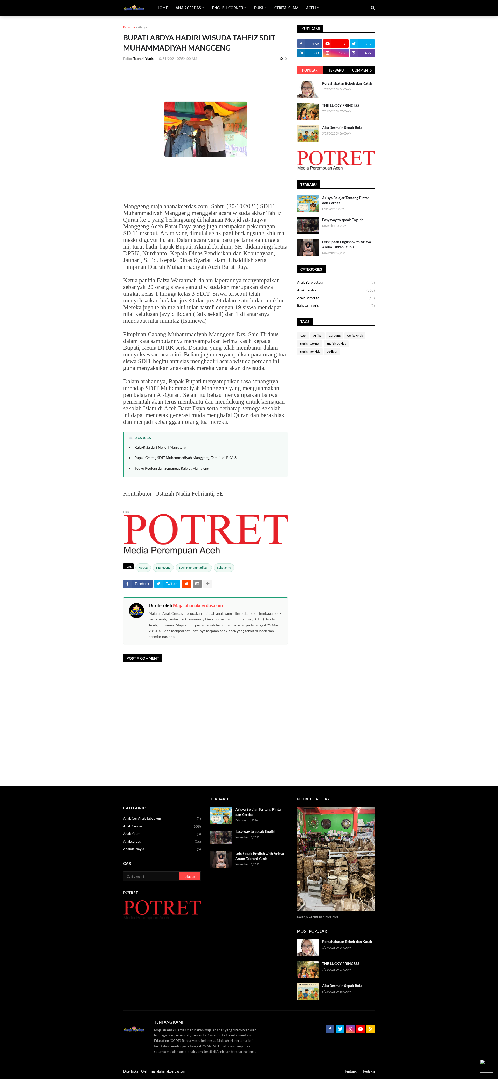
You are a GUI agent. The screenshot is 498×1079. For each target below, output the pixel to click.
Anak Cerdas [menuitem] (188, 7)
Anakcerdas (162, 841)
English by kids (336, 343)
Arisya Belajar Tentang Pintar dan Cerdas (345, 200)
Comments (362, 70)
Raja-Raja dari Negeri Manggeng (160, 447)
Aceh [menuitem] (311, 7)
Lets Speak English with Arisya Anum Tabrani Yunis (346, 244)
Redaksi (369, 1071)
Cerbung (335, 335)
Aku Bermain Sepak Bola (342, 127)
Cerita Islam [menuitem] (286, 7)
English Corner (310, 343)
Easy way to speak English (342, 219)
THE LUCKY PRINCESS (340, 105)
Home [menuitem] (162, 7)
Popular (310, 70)
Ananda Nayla (162, 849)
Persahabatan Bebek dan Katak (347, 83)
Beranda (129, 27)
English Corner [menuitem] (227, 7)
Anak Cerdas (336, 290)
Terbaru (336, 70)
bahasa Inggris (336, 305)
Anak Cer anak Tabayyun (162, 818)
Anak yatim (162, 833)
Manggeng (163, 567)
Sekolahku (224, 567)
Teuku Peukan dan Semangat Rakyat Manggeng (172, 468)
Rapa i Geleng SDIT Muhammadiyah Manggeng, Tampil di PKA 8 (186, 457)
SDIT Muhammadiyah (194, 567)
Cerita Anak (355, 335)
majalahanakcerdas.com (169, 1071)
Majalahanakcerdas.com (198, 605)
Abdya (142, 27)
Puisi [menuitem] (258, 7)
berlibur (332, 352)
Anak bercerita (336, 298)
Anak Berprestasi (336, 282)
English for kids (310, 352)
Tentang (350, 1071)
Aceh (303, 335)
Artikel (317, 335)
